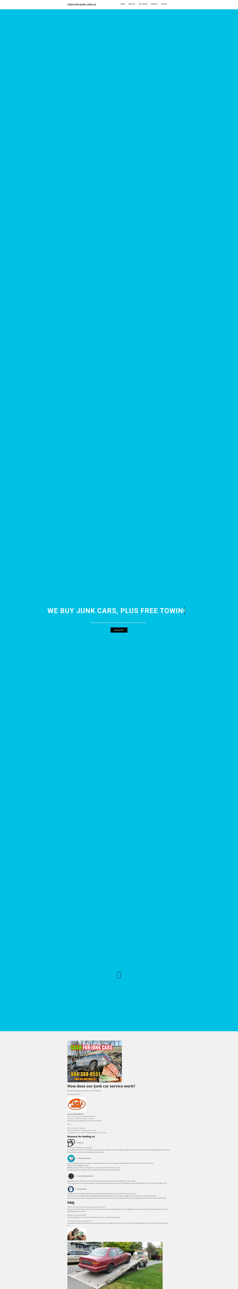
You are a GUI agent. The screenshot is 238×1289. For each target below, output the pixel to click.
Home (123, 4)
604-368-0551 (119, 630)
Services (164, 4)
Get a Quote (143, 4)
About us (132, 4)
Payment (154, 4)
